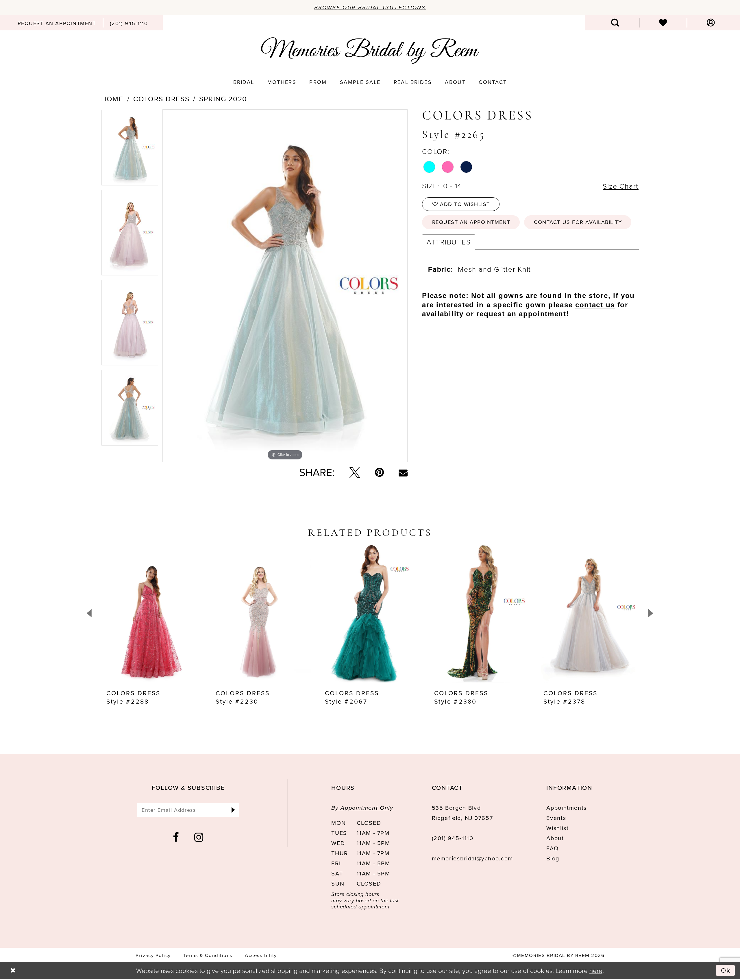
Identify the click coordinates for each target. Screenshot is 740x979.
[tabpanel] (129, 149)
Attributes (449, 241)
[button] (711, 22)
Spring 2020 (223, 99)
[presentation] (151, 613)
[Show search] (615, 22)
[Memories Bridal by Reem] (370, 50)
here (595, 970)
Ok (725, 970)
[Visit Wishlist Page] (663, 22)
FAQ (552, 848)
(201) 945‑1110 (452, 838)
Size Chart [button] (621, 186)
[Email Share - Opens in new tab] (403, 472)
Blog (552, 858)
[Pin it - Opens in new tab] (379, 472)
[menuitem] (56, 22)
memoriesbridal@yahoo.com (472, 858)
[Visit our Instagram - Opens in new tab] (199, 837)
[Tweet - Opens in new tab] (354, 472)
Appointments (566, 808)
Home (112, 99)
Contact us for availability (578, 222)
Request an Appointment (471, 222)
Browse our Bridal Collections (370, 7)
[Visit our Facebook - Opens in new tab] (176, 837)
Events (556, 818)
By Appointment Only (362, 808)
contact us (595, 305)
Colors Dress (161, 99)
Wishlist (557, 828)
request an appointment (521, 314)
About (555, 838)
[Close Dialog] (13, 970)
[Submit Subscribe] (233, 809)
